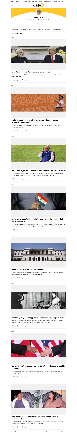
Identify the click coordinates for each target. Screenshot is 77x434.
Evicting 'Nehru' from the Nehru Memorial (28, 269)
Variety (12, 184)
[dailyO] (38, 5)
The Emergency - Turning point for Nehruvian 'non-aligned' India (38, 318)
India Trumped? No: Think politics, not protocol (31, 72)
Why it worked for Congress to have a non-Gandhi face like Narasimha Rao (35, 417)
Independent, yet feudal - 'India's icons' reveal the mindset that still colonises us (37, 220)
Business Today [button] (26, 1)
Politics (12, 37)
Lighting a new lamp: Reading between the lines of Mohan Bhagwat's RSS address (35, 121)
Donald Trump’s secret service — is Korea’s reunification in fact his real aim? (38, 367)
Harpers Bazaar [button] (56, 1)
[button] (13, 80)
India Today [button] (34, 1)
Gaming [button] (40, 1)
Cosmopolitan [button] (47, 1)
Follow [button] (38, 23)
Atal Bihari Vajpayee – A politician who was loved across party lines (38, 170)
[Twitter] (39, 26)
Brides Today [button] (65, 1)
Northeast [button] (18, 1)
